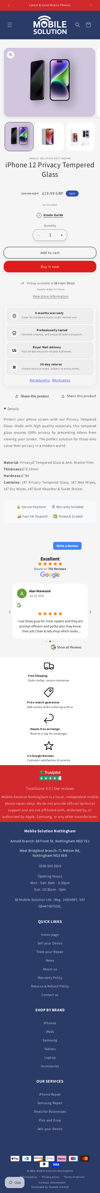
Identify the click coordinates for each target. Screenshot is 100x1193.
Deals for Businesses (50, 1111)
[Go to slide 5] (50, 637)
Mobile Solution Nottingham (55, 1170)
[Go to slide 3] (42, 636)
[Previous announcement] (9, 5)
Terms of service (74, 1177)
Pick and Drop (50, 1120)
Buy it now (50, 266)
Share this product (35, 396)
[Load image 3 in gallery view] (81, 136)
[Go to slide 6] (54, 636)
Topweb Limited (59, 1187)
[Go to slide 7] (57, 636)
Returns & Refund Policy (50, 986)
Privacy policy (51, 1177)
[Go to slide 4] (46, 636)
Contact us (50, 994)
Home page (50, 934)
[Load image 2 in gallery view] (50, 136)
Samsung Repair (50, 1103)
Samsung (50, 1040)
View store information (51, 296)
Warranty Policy (50, 977)
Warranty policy (40, 380)
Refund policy (28, 1177)
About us (50, 969)
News (50, 960)
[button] (9, 25)
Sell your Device (50, 943)
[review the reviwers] (25, 606)
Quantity (50, 225)
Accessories (50, 1066)
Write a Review (67, 546)
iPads (50, 1031)
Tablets (50, 1049)
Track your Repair (50, 952)
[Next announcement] (91, 5)
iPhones (50, 1023)
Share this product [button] (81, 396)
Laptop (50, 1057)
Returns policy (61, 380)
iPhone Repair (50, 1094)
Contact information (52, 1182)
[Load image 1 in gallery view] (19, 136)
